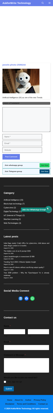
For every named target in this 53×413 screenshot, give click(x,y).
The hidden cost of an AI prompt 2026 (17, 251)
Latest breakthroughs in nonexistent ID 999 (19, 256)
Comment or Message (15, 355)
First (5, 336)
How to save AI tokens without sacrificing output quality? (24, 267)
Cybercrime (8, 208)
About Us (19, 400)
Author (28, 400)
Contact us (43, 404)
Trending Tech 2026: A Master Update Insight (20, 262)
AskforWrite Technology (16, 3)
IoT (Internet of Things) (13, 215)
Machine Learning (11, 219)
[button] (42, 3)
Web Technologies (11, 223)
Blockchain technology (13, 204)
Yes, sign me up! (15, 382)
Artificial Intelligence (11, 200)
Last (29, 336)
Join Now (44, 165)
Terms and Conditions (26, 404)
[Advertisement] (26, 33)
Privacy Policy (40, 400)
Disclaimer (9, 404)
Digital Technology (11, 211)
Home (9, 400)
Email (7, 342)
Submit (9, 389)
